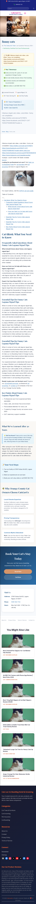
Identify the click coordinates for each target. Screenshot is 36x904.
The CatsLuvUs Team (10, 45)
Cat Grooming (6, 814)
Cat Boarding (6, 820)
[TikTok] (20, 858)
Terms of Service (22, 620)
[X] (13, 858)
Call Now (18, 577)
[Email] (3, 858)
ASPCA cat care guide (26, 191)
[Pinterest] (27, 858)
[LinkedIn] (24, 858)
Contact (4, 834)
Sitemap (4, 855)
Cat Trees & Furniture (8, 810)
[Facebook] (6, 858)
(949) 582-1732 (19, 4)
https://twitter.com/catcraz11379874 (21, 146)
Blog (7, 131)
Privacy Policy (12, 620)
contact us (14, 386)
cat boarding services (11, 383)
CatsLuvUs (10, 898)
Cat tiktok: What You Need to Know (15, 200)
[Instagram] (10, 858)
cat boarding (20, 164)
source (4, 160)
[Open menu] (25, 13)
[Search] (33, 8)
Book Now (18, 571)
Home (3, 131)
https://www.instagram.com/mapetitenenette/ (16, 155)
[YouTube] (17, 858)
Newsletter (5, 852)
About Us (4, 620)
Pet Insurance (6, 817)
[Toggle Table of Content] (3, 198)
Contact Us (31, 620)
